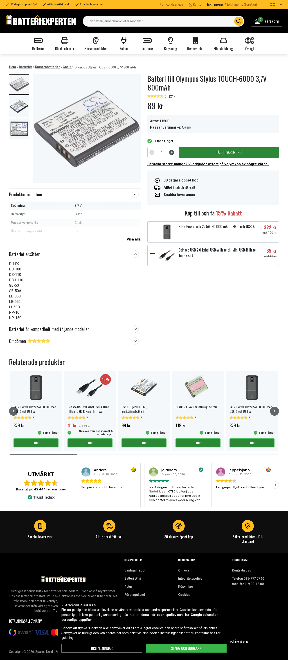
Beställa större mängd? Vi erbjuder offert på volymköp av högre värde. (208, 164)
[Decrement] (152, 152)
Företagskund (134, 594)
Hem (12, 67)
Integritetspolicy (190, 578)
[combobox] (163, 21)
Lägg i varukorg (229, 152)
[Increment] (171, 152)
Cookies (184, 594)
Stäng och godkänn (186, 648)
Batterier (25, 67)
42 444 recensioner (50, 489)
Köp (36, 442)
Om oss (184, 570)
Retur (128, 586)
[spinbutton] (161, 152)
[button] (272, 4)
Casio (67, 67)
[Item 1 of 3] (86, 129)
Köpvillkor (185, 586)
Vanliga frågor (135, 570)
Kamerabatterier (47, 67)
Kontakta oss (241, 570)
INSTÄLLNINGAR (102, 648)
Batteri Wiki (132, 578)
